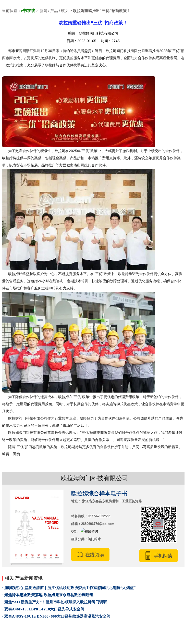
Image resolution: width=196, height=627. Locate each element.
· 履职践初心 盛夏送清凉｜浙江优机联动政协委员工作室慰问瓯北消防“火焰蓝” (69, 588)
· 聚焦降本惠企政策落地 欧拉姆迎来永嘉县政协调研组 (47, 595)
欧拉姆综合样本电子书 (99, 493)
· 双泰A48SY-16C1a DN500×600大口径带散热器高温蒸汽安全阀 (56, 616)
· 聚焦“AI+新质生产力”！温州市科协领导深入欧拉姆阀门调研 (54, 602)
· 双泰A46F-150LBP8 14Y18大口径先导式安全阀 (43, 609)
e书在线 (28, 10)
